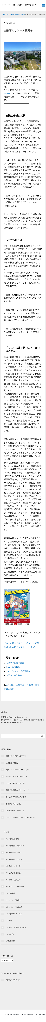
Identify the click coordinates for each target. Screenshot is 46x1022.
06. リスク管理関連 (13, 873)
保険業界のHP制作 (13, 980)
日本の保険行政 (13, 667)
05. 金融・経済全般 (13, 866)
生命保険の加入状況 (13, 804)
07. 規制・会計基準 (15, 685)
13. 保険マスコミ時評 (14, 914)
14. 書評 (9, 921)
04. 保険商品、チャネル (15, 859)
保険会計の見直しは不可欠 (16, 756)
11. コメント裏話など (14, 900)
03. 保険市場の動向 (13, 852)
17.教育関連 (10, 941)
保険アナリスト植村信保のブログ (18, 5)
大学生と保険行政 (14, 675)
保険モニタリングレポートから (18, 770)
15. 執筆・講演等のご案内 (16, 927)
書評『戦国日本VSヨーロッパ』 (18, 790)
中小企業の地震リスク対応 (16, 797)
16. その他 (10, 934)
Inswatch (8, 93)
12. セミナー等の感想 (14, 907)
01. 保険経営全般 (12, 839)
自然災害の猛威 (12, 763)
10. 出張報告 (10, 893)
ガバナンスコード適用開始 (18, 671)
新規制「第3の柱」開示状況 (16, 776)
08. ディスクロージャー (15, 886)
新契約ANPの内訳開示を (15, 811)
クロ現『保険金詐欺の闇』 (16, 783)
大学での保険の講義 (15, 663)
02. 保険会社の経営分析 (15, 846)
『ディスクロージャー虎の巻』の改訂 (20, 817)
